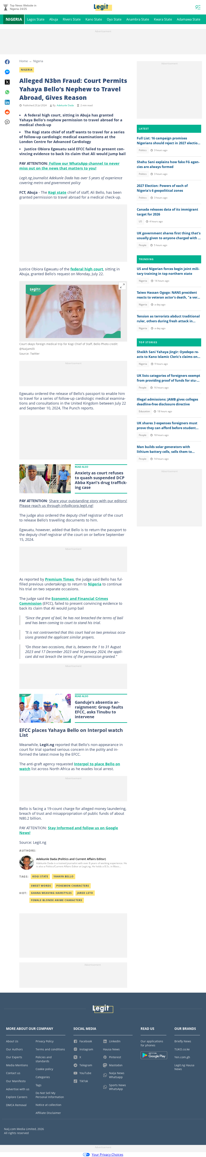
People (142, 245)
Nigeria (14, 19)
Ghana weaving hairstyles (51, 893)
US (140, 221)
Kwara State (163, 19)
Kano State (93, 19)
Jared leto (85, 893)
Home (23, 61)
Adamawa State (188, 19)
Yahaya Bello (64, 876)
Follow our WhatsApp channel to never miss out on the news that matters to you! (69, 166)
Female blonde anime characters (56, 900)
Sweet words (41, 885)
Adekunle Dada (65, 105)
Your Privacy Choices (107, 1154)
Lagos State (35, 19)
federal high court (86, 269)
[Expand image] (122, 286)
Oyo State (114, 19)
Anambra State (137, 19)
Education (144, 411)
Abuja (53, 19)
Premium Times (59, 579)
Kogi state (57, 192)
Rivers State (72, 19)
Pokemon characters (72, 885)
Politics (143, 150)
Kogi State (40, 876)
